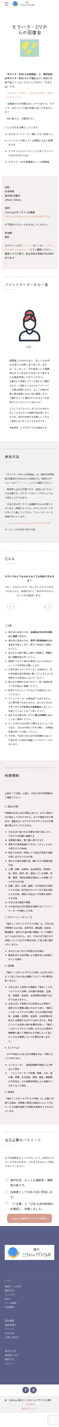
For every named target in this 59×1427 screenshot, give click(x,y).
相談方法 (9, 1290)
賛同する (9, 1359)
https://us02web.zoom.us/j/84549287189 (28, 523)
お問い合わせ (12, 1337)
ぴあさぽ (9, 1333)
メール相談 (11, 1303)
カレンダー (27, 245)
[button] (10, 606)
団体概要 (9, 1320)
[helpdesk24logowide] (29, 1252)
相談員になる (12, 1355)
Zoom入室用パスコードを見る (29, 1218)
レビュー (9, 1363)
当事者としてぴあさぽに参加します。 (31, 1194)
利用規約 (9, 1307)
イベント (9, 1329)
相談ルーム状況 (13, 1286)
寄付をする (11, 1351)
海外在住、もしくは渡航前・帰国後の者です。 (31, 1182)
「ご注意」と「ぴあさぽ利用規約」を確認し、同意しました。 (32, 1206)
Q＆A (7, 1298)
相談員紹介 (11, 1324)
